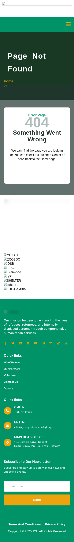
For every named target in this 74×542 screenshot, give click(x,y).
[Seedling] (50, 343)
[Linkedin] (20, 343)
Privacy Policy (55, 524)
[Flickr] (28, 343)
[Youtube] (35, 343)
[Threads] (66, 343)
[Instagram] (43, 343)
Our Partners (12, 368)
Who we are (12, 362)
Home (8, 81)
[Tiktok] (58, 343)
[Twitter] (12, 343)
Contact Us (11, 381)
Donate (8, 388)
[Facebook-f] (5, 343)
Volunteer (10, 375)
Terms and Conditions (25, 524)
